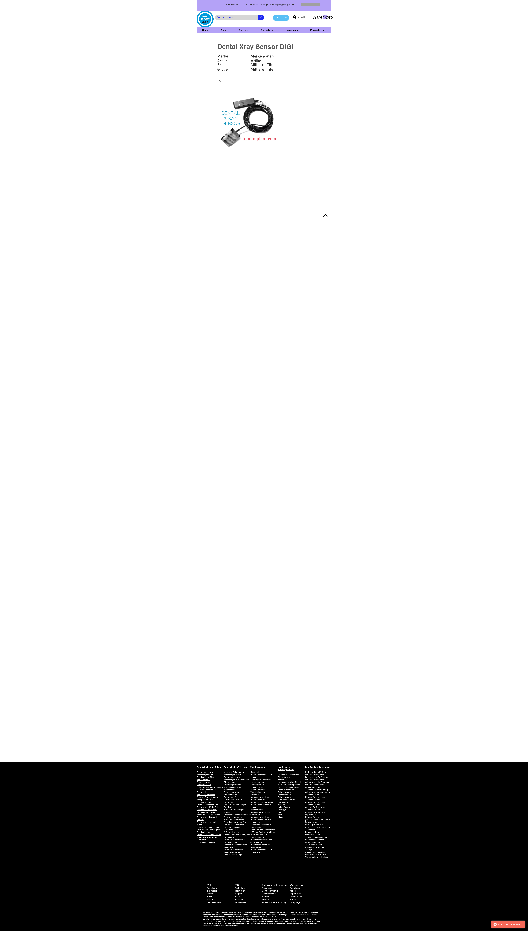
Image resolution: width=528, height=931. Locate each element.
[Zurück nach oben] (325, 215)
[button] (319, 17)
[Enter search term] (261, 17)
